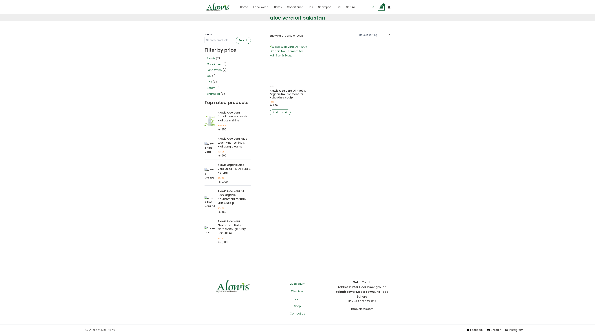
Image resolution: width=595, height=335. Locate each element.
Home (244, 7)
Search (208, 34)
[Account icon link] (389, 7)
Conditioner (295, 7)
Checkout (297, 291)
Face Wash (260, 7)
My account (297, 284)
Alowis (277, 7)
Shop (297, 306)
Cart (297, 299)
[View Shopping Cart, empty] (381, 7)
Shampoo (324, 7)
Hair (310, 7)
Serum (350, 7)
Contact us (297, 313)
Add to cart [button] (280, 112)
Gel (339, 7)
